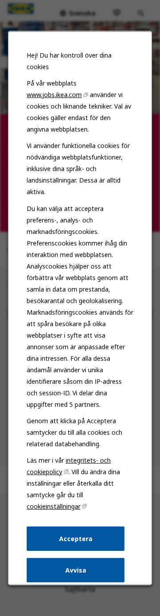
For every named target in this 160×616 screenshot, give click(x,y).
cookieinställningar (53, 506)
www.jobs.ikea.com (54, 94)
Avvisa (75, 569)
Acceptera (75, 538)
